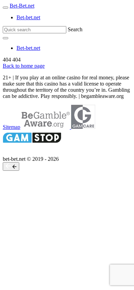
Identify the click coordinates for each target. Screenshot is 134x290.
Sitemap (11, 127)
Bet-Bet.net (22, 6)
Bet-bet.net (28, 17)
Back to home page (24, 66)
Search (75, 29)
